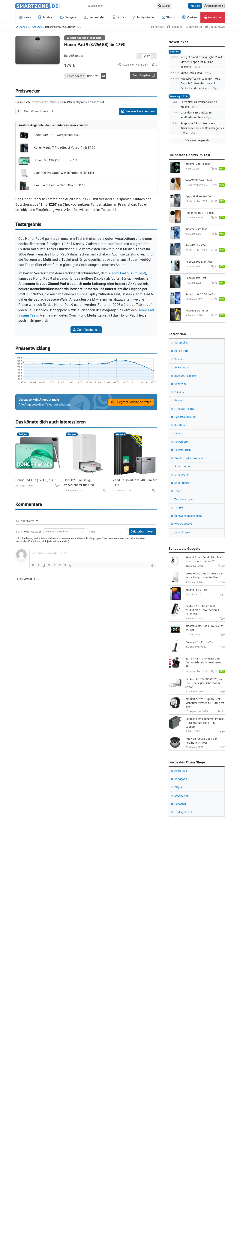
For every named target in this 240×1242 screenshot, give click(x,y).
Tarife (119, 17)
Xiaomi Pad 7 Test (196, 589)
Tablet (178, 491)
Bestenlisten (96, 17)
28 (223, 565)
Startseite (24, 26)
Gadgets (70, 17)
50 (215, 266)
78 (215, 282)
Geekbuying (181, 795)
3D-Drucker (181, 342)
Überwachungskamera (188, 516)
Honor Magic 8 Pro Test (199, 212)
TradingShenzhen (185, 812)
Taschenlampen (184, 499)
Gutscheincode (75, 76)
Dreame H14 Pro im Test (200, 642)
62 (215, 250)
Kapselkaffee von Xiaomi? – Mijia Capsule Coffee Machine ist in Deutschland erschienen (201, 83)
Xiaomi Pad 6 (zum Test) (127, 273)
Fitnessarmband (184, 408)
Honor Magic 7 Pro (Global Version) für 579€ (64, 148)
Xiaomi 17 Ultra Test (197, 164)
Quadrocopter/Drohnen (188, 458)
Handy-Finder (144, 17)
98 (215, 168)
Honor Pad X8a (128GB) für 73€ (55, 160)
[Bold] (33, 565)
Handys (46, 17)
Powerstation (182, 450)
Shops (170, 17)
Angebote (214, 17)
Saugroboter (182, 483)
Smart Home (182, 466)
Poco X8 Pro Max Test (198, 261)
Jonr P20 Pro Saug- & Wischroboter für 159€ (63, 173)
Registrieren (215, 5)
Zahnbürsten (182, 532)
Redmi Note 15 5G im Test (201, 294)
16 (215, 671)
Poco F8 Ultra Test (196, 245)
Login (196, 5)
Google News (216, 26)
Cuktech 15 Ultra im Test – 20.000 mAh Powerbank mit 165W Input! (202, 610)
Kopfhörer (180, 425)
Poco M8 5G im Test (197, 310)
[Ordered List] (54, 565)
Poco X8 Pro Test (195, 278)
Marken (191, 17)
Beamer (179, 359)
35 (215, 217)
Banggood (180, 779)
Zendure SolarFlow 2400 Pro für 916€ (59, 185)
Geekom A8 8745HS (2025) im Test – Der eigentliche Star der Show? (203, 683)
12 (223, 711)
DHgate (179, 787)
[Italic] (38, 565)
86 (215, 233)
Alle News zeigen (195, 140)
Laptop (178, 433)
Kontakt (159, 26)
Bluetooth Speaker (185, 375)
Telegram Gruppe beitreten (133, 402)
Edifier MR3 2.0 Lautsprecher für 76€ (58, 135)
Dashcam (180, 384)
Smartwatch (181, 474)
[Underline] (43, 565)
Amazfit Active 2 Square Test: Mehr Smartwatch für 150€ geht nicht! (204, 703)
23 (215, 315)
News (27, 17)
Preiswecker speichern (140, 111)
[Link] (70, 565)
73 (215, 185)
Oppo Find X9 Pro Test (198, 196)
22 (215, 299)
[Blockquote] (64, 565)
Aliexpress (180, 770)
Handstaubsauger (185, 417)
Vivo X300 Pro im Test (198, 180)
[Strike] (49, 565)
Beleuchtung (182, 367)
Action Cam (181, 351)
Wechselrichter (183, 524)
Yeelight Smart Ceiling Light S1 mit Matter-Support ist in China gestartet (201, 62)
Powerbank (181, 441)
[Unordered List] (59, 565)
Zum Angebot (142, 75)
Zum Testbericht (88, 330)
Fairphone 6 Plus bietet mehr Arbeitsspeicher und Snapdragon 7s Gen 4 (202, 128)
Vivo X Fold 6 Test (191, 72)
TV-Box (178, 507)
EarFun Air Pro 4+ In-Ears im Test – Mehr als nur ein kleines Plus (203, 662)
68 (215, 201)
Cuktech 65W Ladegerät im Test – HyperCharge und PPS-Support (204, 722)
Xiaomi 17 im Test (196, 229)
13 (209, 73)
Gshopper (180, 804)
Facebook (176, 26)
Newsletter (195, 26)
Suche (166, 5)
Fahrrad (179, 400)
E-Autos (179, 392)
